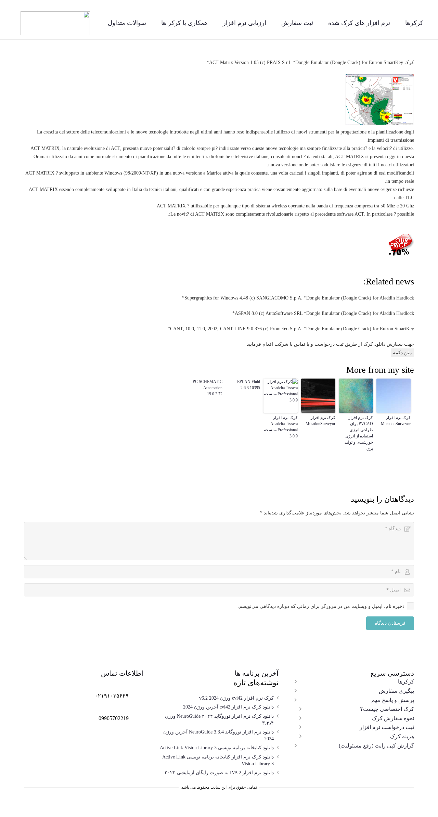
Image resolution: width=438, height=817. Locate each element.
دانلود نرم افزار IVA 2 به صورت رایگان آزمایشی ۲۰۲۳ (219, 772)
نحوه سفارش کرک (393, 718)
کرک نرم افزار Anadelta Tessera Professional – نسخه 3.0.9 (281, 426)
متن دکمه (402, 352)
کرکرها (406, 682)
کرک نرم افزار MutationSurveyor (396, 420)
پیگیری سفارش (396, 691)
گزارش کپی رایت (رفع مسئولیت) (376, 746)
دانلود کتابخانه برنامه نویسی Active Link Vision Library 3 (217, 747)
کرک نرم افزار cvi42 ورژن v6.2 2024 (236, 698)
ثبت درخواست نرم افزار (387, 727)
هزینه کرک (402, 736)
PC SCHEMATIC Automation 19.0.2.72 (207, 387)
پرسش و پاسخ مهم (392, 700)
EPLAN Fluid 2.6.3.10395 (248, 384)
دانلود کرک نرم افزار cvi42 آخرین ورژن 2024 (228, 707)
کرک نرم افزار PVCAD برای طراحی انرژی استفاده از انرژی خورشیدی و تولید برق (359, 433)
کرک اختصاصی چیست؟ (387, 709)
